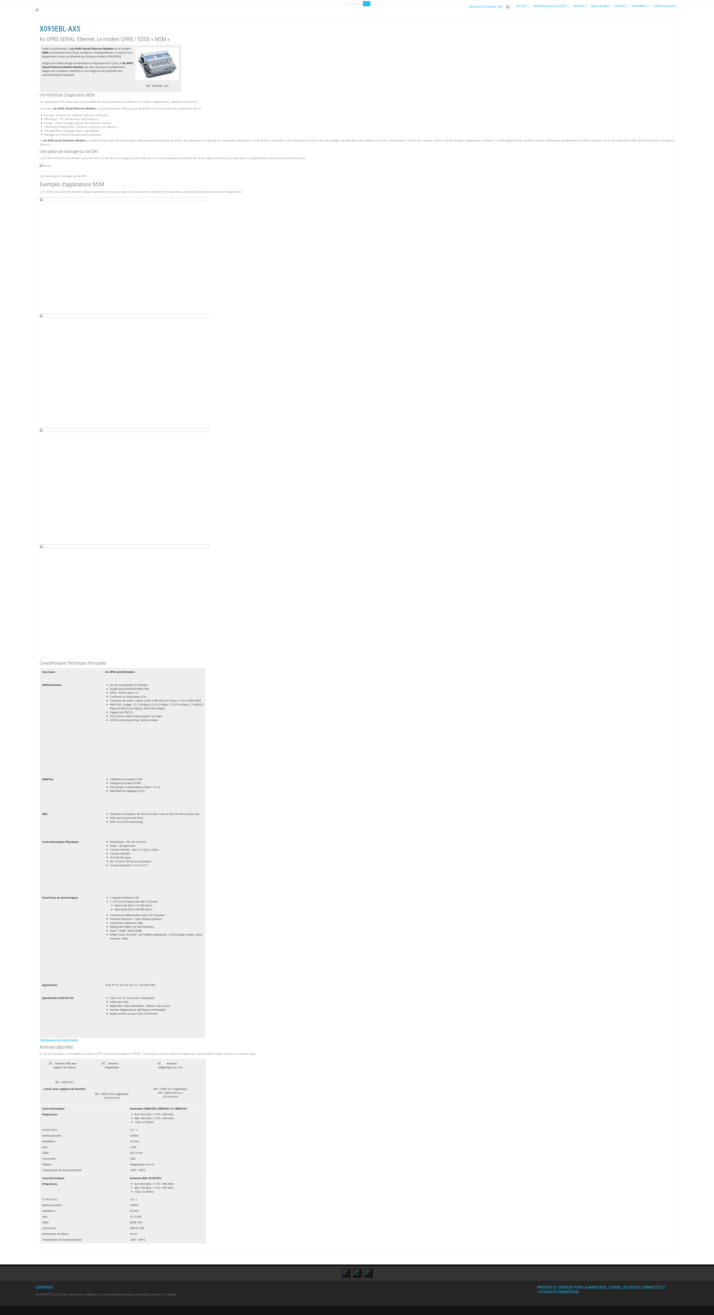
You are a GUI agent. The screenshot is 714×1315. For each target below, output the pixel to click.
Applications (599, 6)
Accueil (521, 6)
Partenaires (639, 6)
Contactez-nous (663, 6)
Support (619, 6)
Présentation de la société (549, 6)
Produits (578, 6)
